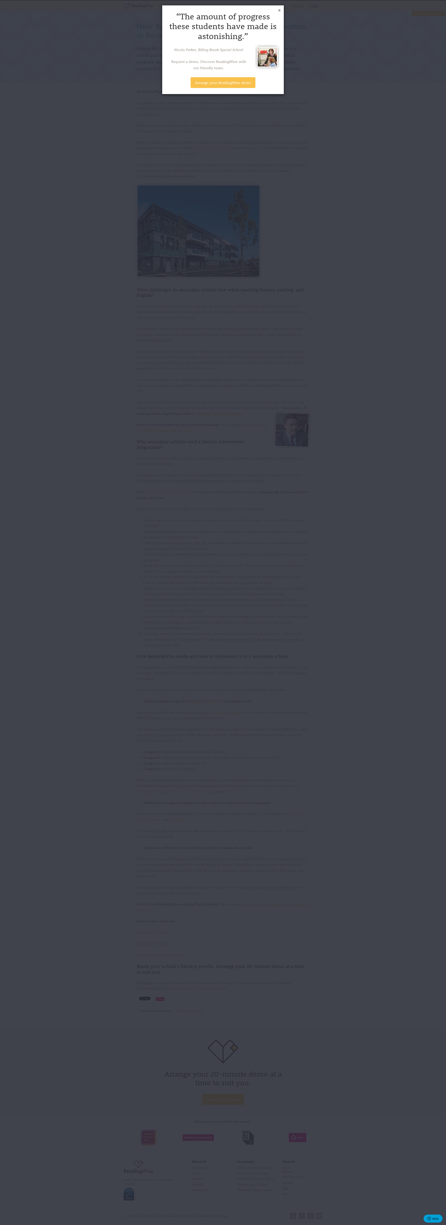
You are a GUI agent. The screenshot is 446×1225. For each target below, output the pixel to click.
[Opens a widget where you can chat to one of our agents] (433, 1219)
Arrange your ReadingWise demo (223, 82)
